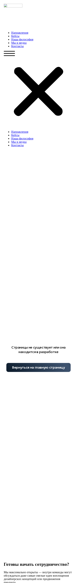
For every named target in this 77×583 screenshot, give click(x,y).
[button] (38, 89)
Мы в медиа (19, 42)
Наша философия (22, 39)
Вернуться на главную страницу (38, 367)
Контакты (17, 46)
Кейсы (15, 36)
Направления (19, 32)
